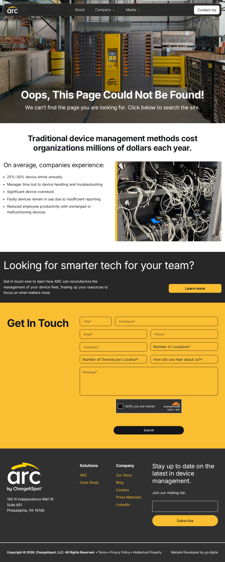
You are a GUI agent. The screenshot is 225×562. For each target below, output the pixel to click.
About (80, 9)
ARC (83, 475)
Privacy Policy (120, 552)
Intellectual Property (147, 552)
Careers (122, 490)
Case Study (89, 482)
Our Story (124, 475)
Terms (102, 552)
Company (103, 9)
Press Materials (128, 497)
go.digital (211, 552)
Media (131, 9)
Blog (119, 482)
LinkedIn (123, 504)
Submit (149, 430)
